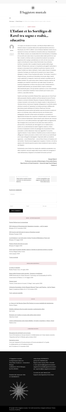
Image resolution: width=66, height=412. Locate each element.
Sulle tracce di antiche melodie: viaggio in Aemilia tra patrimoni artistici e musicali (30, 249)
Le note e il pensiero (14, 267)
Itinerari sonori (13, 281)
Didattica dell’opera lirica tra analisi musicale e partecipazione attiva (26, 309)
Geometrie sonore (14, 340)
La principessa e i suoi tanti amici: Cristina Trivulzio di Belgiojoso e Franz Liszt (29, 238)
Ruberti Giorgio (31, 26)
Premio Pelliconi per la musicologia (18, 222)
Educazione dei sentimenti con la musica (19, 333)
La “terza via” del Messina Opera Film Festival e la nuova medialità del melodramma (31, 303)
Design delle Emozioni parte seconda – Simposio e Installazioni (25, 273)
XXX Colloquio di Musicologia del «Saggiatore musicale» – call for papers (28, 226)
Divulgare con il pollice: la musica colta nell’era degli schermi (25, 315)
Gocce (11, 50)
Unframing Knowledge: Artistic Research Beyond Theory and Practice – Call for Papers (32, 287)
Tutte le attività (13, 257)
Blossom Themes (51, 408)
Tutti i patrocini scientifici (16, 293)
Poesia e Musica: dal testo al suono (18, 244)
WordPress (17, 410)
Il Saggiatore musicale (33, 12)
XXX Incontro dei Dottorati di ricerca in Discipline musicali (24, 232)
